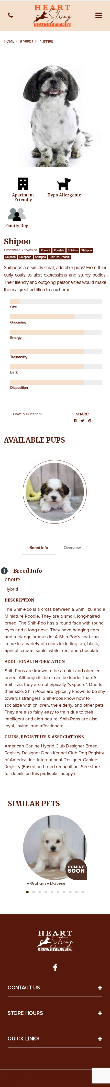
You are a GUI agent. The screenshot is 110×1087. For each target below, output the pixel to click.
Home (9, 41)
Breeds (27, 42)
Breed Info (38, 548)
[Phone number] (10, 15)
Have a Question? (27, 414)
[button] (98, 15)
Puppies (46, 42)
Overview (72, 548)
